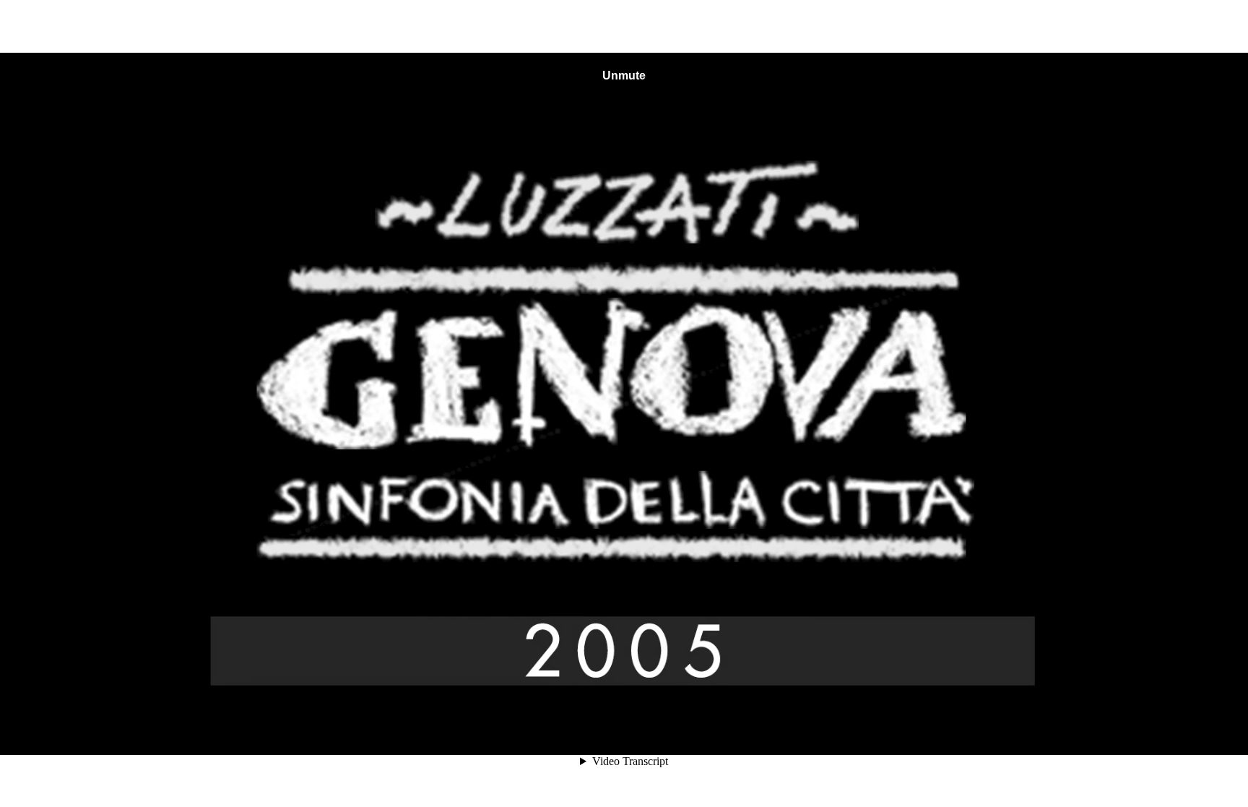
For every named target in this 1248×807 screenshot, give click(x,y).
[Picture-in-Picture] (1135, 729)
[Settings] (1083, 729)
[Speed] (1109, 729)
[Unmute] (1057, 729)
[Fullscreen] (1161, 729)
